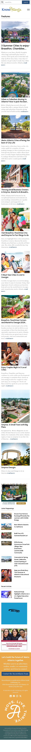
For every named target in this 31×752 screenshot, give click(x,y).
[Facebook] (14, 696)
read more (24, 111)
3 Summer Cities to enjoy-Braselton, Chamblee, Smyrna (15, 48)
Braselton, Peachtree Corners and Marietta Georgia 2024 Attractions (13, 322)
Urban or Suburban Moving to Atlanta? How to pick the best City (14, 101)
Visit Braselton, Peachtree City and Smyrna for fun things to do (15, 234)
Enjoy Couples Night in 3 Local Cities (13, 368)
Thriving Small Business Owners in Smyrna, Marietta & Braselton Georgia (15, 192)
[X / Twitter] (20, 696)
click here (22, 734)
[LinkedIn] (11, 696)
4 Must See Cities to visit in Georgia (12, 276)
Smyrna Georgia (8, 467)
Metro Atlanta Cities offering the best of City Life (15, 141)
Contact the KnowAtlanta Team (15, 674)
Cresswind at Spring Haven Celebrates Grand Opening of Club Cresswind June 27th (21, 561)
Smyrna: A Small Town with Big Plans (14, 426)
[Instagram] (17, 696)
